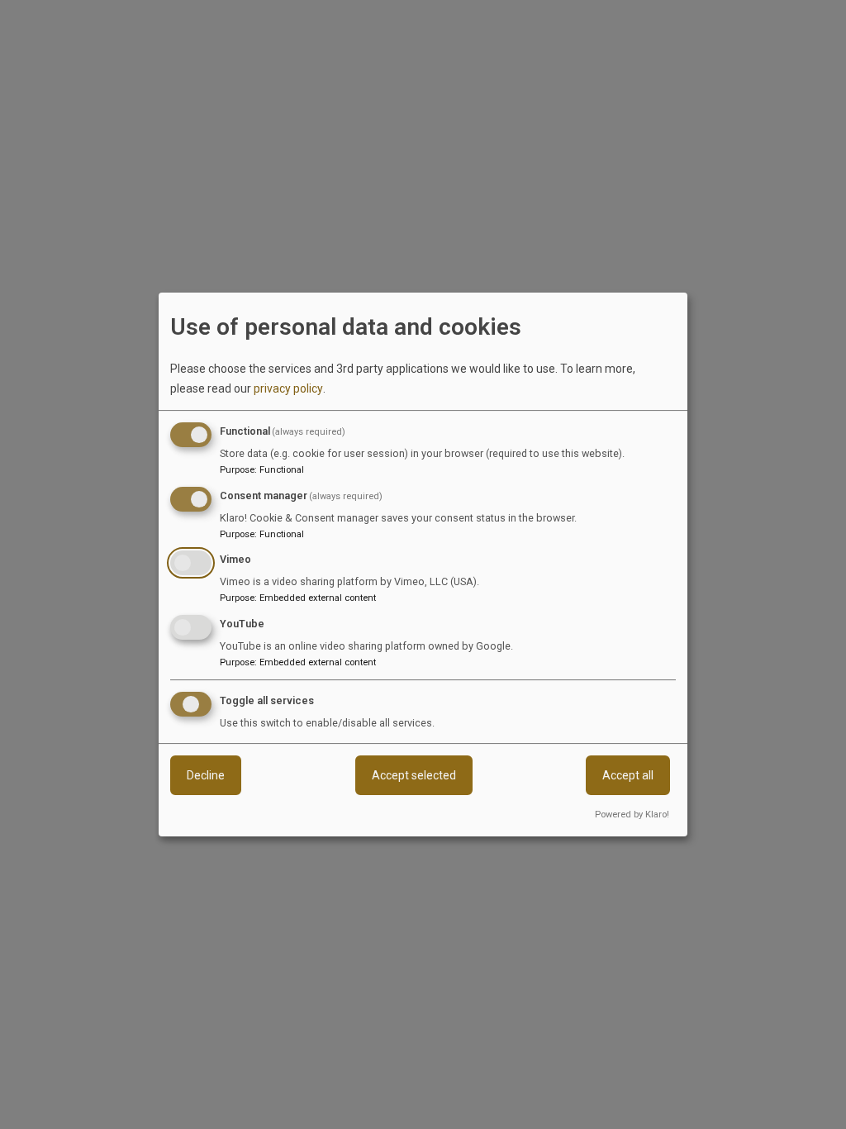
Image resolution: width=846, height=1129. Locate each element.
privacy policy (288, 388)
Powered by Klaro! (632, 814)
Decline (206, 775)
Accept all (628, 775)
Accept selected (414, 775)
